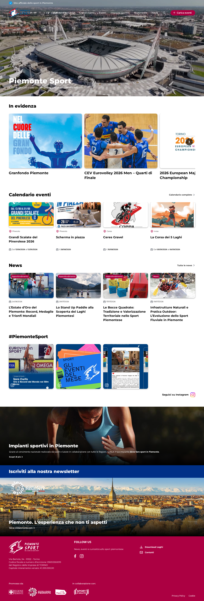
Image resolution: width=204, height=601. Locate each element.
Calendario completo (180, 194)
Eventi (102, 12)
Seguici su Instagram (175, 394)
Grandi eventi (86, 12)
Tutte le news (184, 265)
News (155, 12)
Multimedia (140, 12)
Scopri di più (15, 457)
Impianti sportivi (120, 12)
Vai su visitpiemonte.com (21, 528)
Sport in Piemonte (64, 12)
